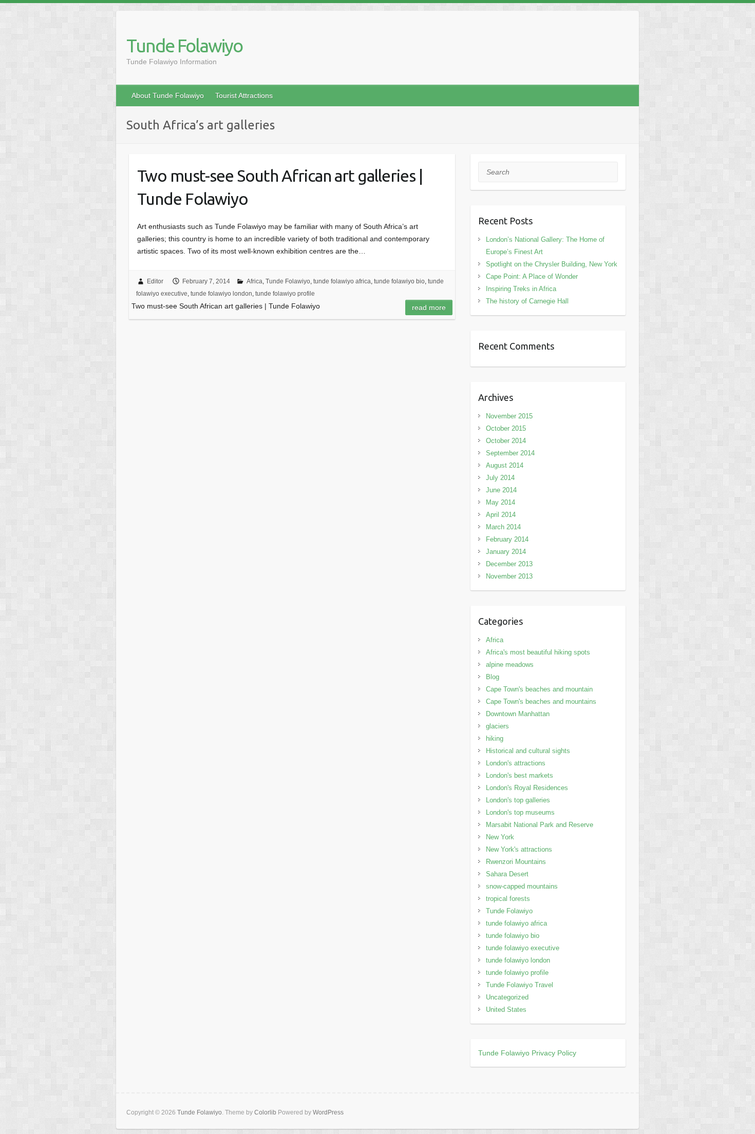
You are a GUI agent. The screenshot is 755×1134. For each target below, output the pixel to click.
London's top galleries (518, 800)
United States (506, 1009)
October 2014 (506, 441)
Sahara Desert (507, 874)
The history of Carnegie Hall (527, 301)
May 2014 (500, 502)
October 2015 (506, 428)
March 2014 (503, 527)
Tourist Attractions (244, 95)
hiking (494, 738)
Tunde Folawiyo (184, 45)
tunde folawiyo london (221, 293)
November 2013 (509, 576)
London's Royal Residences (527, 788)
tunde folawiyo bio (399, 281)
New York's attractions (519, 849)
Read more (429, 307)
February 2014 (507, 539)
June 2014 (501, 490)
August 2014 (504, 465)
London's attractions (515, 763)
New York (500, 837)
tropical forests (508, 898)
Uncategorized (507, 997)
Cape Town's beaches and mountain (539, 689)
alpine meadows (510, 664)
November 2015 (509, 416)
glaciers (497, 726)
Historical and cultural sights (528, 751)
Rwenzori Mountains (516, 862)
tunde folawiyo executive (522, 948)
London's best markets (519, 775)
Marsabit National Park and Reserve (539, 825)
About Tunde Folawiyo (167, 95)
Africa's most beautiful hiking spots (538, 652)
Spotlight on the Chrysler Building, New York (551, 264)
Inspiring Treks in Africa (521, 289)
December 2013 (509, 564)
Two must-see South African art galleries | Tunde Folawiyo (280, 187)
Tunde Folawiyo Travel (519, 985)
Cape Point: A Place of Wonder (532, 276)
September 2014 (510, 453)
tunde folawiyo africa (342, 281)
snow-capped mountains (522, 886)
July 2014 (500, 478)
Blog (492, 677)
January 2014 (506, 551)
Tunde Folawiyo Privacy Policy (527, 1053)
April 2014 (501, 514)
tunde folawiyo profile (285, 293)
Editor (155, 281)
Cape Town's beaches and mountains (541, 701)
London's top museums (520, 812)
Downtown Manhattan (518, 714)
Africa (254, 281)
